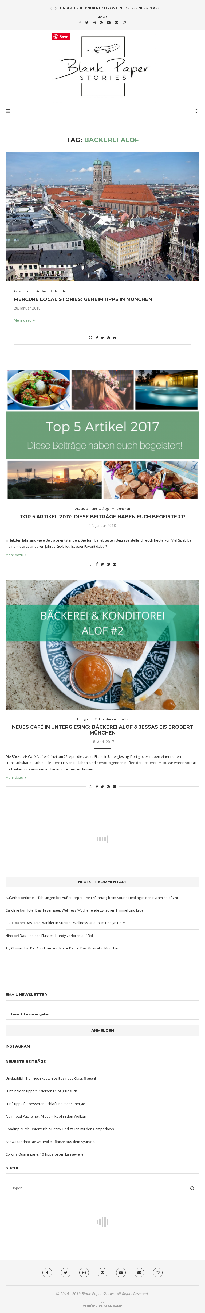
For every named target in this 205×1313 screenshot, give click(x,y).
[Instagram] (94, 22)
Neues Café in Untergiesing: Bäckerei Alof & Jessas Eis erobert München (102, 730)
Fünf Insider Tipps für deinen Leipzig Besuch (41, 1090)
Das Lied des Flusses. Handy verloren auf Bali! (57, 935)
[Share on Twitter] (102, 337)
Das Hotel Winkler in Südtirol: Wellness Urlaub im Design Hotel (76, 922)
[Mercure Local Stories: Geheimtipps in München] (102, 216)
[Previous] (51, 8)
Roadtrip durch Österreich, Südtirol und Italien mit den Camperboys (60, 1128)
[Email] (116, 22)
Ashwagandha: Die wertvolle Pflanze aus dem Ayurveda (51, 1141)
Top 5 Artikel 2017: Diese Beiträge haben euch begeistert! (103, 517)
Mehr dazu (22, 320)
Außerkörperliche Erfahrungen (30, 897)
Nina (9, 935)
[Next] (56, 8)
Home (102, 17)
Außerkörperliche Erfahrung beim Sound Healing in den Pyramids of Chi (120, 897)
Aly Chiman (14, 948)
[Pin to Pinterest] (108, 337)
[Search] (196, 111)
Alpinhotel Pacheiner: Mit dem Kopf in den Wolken (46, 1116)
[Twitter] (86, 22)
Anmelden (102, 1030)
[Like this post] (90, 337)
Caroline (12, 910)
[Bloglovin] (124, 22)
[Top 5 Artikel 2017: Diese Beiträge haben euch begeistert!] (102, 434)
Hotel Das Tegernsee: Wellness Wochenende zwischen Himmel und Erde (85, 910)
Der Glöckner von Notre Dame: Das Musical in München (75, 948)
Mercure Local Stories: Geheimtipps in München (83, 299)
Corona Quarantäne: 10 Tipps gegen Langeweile (45, 1154)
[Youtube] (109, 22)
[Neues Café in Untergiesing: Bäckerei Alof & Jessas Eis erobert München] (102, 645)
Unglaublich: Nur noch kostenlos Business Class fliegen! (118, 8)
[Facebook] (80, 22)
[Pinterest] (101, 22)
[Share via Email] (114, 337)
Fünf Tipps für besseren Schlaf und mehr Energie (45, 1103)
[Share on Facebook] (97, 337)
